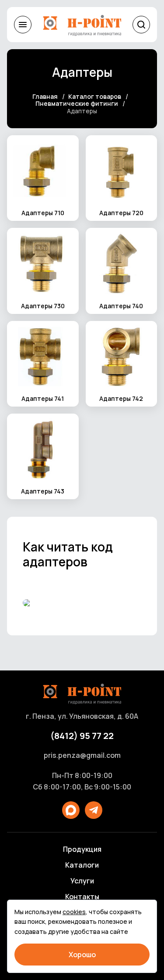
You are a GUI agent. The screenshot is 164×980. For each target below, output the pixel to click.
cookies (74, 912)
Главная (45, 97)
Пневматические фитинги (76, 104)
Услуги (82, 881)
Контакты (82, 896)
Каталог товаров (94, 97)
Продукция (82, 849)
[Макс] (71, 810)
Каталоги (82, 865)
